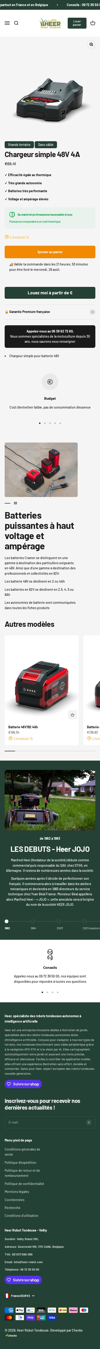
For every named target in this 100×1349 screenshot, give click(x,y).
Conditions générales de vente (22, 1151)
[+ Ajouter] (72, 715)
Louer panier (77, 23)
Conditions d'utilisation (21, 1216)
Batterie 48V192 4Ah (23, 727)
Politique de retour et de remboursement (22, 1173)
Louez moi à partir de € (50, 292)
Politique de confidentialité (24, 1184)
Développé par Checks (66, 1330)
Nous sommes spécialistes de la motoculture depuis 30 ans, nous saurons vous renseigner (50, 336)
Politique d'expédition (20, 1162)
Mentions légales (17, 1192)
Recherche (12, 1208)
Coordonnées (14, 1200)
